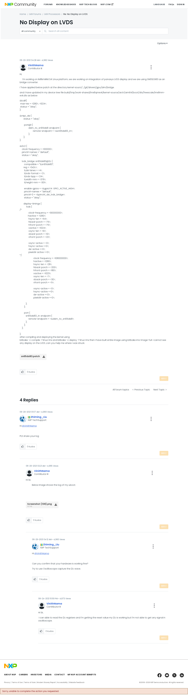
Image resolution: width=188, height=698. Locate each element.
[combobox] (105, 31)
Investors (36, 674)
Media (48, 674)
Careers (23, 674)
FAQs (171, 4)
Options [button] (161, 43)
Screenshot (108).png (39, 504)
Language (159, 4)
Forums (48, 4)
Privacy (7, 682)
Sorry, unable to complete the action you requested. (30, 691)
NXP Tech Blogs (88, 4)
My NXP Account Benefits (82, 674)
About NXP (10, 674)
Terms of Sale (29, 682)
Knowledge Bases (66, 4)
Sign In (181, 4)
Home (23, 14)
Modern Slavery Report (46, 682)
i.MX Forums (35, 14)
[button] (151, 67)
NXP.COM (106, 4)
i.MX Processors (52, 14)
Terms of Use (17, 682)
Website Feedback (76, 682)
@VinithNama (29, 425)
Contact (59, 674)
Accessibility (62, 682)
